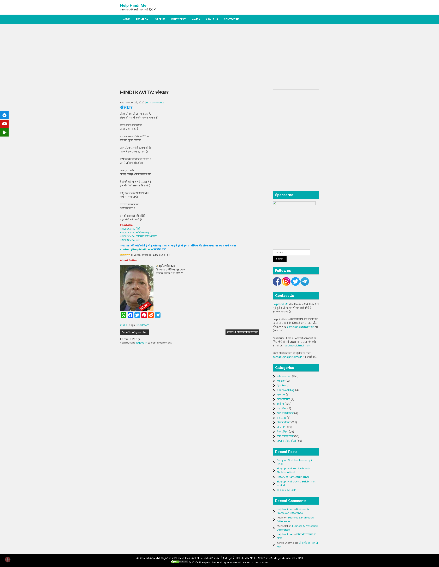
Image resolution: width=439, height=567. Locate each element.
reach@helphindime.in (297, 345)
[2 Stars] (123, 255)
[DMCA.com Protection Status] (179, 562)
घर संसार (281, 418)
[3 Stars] (125, 255)
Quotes (281, 385)
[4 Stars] (127, 255)
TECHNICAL (142, 19)
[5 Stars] (129, 255)
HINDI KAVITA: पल (130, 240)
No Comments (155, 102)
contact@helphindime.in (136, 249)
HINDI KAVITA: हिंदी (130, 229)
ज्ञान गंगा (281, 427)
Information (284, 376)
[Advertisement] (219, 57)
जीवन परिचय (283, 422)
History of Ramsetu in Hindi (293, 477)
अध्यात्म (281, 394)
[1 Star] (121, 255)
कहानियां (282, 408)
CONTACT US (231, 19)
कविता (123, 325)
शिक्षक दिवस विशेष (286, 490)
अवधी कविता (283, 399)
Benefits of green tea (134, 332)
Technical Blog (285, 390)
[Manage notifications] (7, 559)
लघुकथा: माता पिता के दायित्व (242, 332)
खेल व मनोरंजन (285, 413)
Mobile (281, 380)
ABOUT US (212, 19)
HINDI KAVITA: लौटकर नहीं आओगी (138, 236)
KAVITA (196, 19)
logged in (141, 342)
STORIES (160, 19)
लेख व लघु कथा (285, 436)
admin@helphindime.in (301, 326)
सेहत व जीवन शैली (286, 441)
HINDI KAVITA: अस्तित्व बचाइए (135, 232)
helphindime (284, 509)
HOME (126, 19)
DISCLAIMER (261, 562)
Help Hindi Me (133, 5)
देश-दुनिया (282, 431)
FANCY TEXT (178, 19)
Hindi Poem (142, 325)
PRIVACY (248, 562)
